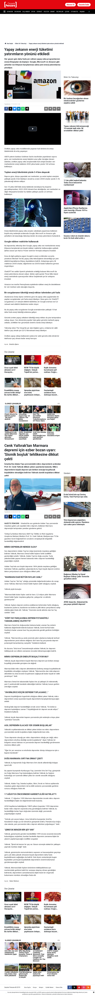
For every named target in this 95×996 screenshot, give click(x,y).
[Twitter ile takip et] (74, 987)
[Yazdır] (46, 109)
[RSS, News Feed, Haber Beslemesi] (88, 987)
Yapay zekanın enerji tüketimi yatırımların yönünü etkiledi (46, 43)
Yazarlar (59, 12)
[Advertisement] (78, 58)
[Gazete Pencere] (10, 4)
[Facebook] (6, 109)
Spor (33, 12)
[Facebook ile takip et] (69, 987)
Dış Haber (26, 12)
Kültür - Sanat (49, 12)
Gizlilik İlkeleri (49, 987)
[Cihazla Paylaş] (27, 109)
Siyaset (39, 12)
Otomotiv (74, 12)
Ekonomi (17, 12)
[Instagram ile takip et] (83, 987)
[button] (50, 109)
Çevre (67, 12)
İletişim (41, 987)
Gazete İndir (84, 5)
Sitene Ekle (59, 987)
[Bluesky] (14, 109)
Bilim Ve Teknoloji (20, 43)
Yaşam (82, 12)
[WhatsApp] (23, 109)
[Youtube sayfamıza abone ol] (79, 987)
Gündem (10, 12)
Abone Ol (70, 5)
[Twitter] (10, 109)
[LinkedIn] (19, 109)
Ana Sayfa (10, 43)
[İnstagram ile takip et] (89, 11)
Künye (35, 987)
